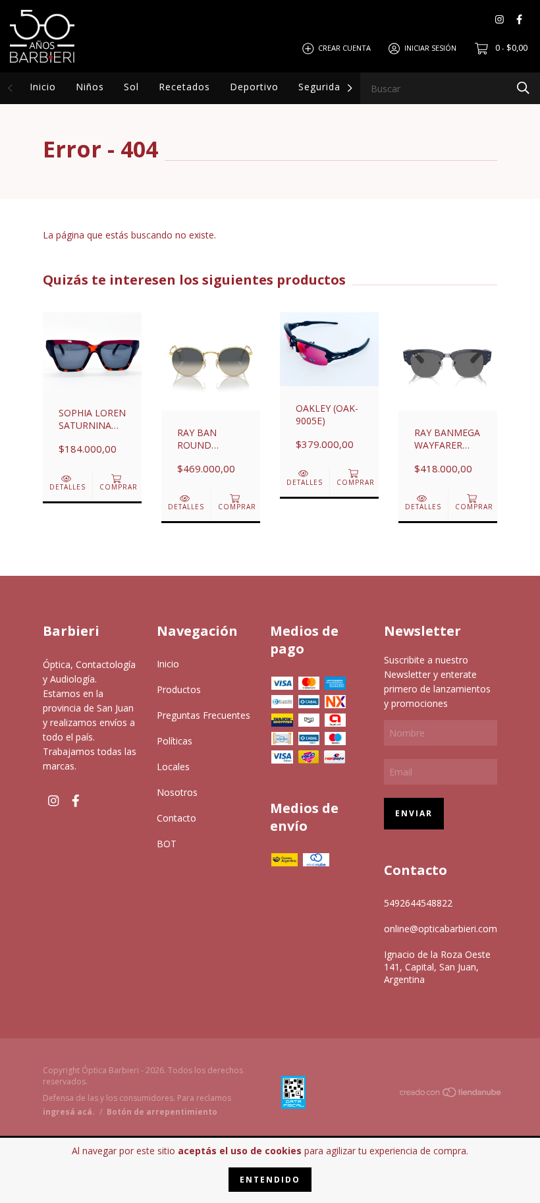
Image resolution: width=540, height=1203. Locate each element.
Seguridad (322, 86)
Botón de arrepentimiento (162, 1111)
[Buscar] (523, 87)
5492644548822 (418, 903)
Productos (179, 689)
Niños (90, 86)
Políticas (174, 741)
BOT (166, 843)
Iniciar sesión (430, 48)
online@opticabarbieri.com (440, 928)
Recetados (184, 86)
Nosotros (177, 792)
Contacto (176, 818)
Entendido (270, 1179)
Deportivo (254, 86)
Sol (131, 86)
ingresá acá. (69, 1111)
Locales (173, 766)
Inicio (43, 86)
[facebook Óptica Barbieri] (519, 19)
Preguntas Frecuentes (203, 715)
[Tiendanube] (451, 1094)
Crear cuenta (344, 48)
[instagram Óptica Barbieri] (499, 19)
